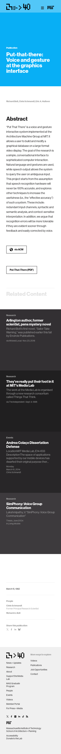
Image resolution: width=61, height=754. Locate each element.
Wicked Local (15, 340)
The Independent (16, 402)
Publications (36, 665)
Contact (34, 674)
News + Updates (13, 663)
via (18, 249)
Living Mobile (14, 523)
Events (9, 695)
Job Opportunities (38, 669)
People (9, 690)
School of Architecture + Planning (21, 731)
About (9, 671)
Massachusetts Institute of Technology (23, 728)
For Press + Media (14, 708)
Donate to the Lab (14, 738)
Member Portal (13, 704)
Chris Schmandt (13, 472)
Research (10, 667)
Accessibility (12, 735)
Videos (9, 699)
